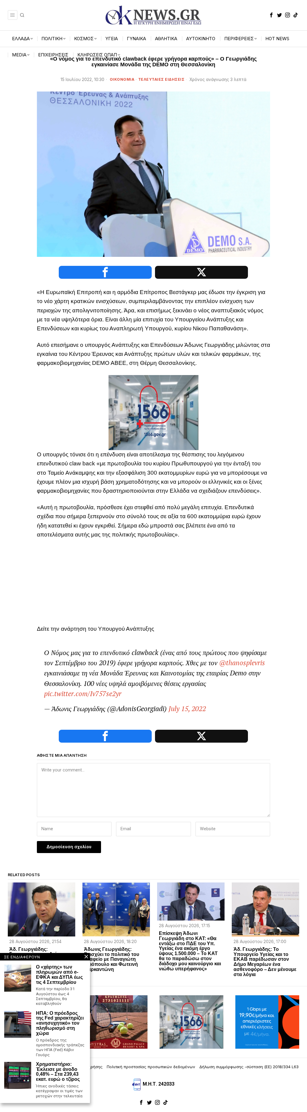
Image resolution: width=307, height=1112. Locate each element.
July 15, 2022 (187, 708)
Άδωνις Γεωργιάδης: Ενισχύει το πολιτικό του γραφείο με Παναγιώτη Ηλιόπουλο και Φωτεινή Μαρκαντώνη (111, 959)
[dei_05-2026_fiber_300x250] (267, 1022)
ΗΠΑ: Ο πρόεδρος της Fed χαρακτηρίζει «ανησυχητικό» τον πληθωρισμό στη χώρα (60, 1023)
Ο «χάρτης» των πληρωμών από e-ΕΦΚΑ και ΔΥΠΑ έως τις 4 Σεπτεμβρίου (59, 974)
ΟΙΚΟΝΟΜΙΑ (122, 79)
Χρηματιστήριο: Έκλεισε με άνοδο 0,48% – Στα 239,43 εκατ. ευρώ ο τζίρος (58, 1072)
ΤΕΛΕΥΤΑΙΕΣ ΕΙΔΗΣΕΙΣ (161, 79)
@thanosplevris (242, 662)
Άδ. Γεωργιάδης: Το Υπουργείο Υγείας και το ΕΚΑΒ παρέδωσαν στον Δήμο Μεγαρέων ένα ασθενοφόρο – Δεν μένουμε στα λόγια (265, 962)
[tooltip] (271, 15)
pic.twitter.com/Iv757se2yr (82, 693)
